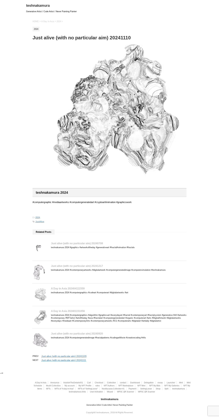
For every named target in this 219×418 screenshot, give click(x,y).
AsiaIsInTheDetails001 (73, 383)
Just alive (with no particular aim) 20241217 (77, 266)
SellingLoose (146, 389)
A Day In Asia (40, 383)
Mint (181, 383)
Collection (111, 383)
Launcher (171, 383)
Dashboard (135, 383)
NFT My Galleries (171, 386)
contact (123, 383)
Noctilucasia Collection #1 (113, 389)
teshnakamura (38, 6)
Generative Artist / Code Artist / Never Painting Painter (109, 405)
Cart (89, 383)
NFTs (48, 389)
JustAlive (39, 221)
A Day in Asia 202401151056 (68, 311)
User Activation (96, 392)
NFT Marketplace (125, 386)
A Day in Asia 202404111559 (68, 288)
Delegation (149, 383)
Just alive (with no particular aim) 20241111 (63, 360)
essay (160, 383)
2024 (37, 217)
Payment (132, 389)
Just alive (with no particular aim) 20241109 (63, 356)
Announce (54, 383)
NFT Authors (109, 386)
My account (70, 386)
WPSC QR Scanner (125, 392)
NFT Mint (141, 386)
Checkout (99, 383)
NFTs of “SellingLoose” (88, 389)
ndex (97, 386)
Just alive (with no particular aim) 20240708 (77, 243)
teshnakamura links (77, 392)
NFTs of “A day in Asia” (64, 389)
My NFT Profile (85, 386)
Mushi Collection (53, 386)
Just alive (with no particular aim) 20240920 (77, 333)
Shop (158, 389)
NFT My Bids (154, 386)
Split (166, 389)
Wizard (110, 392)
